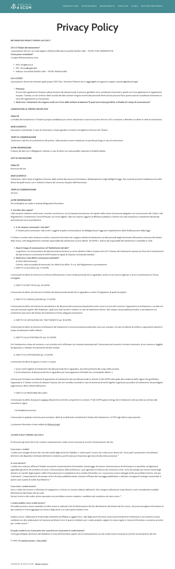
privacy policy (41, 564)
